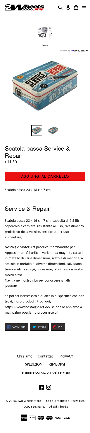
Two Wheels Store (29, 401)
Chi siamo (25, 356)
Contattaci (46, 356)
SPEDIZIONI (34, 365)
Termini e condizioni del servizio (45, 373)
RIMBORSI (57, 365)
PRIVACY (66, 356)
